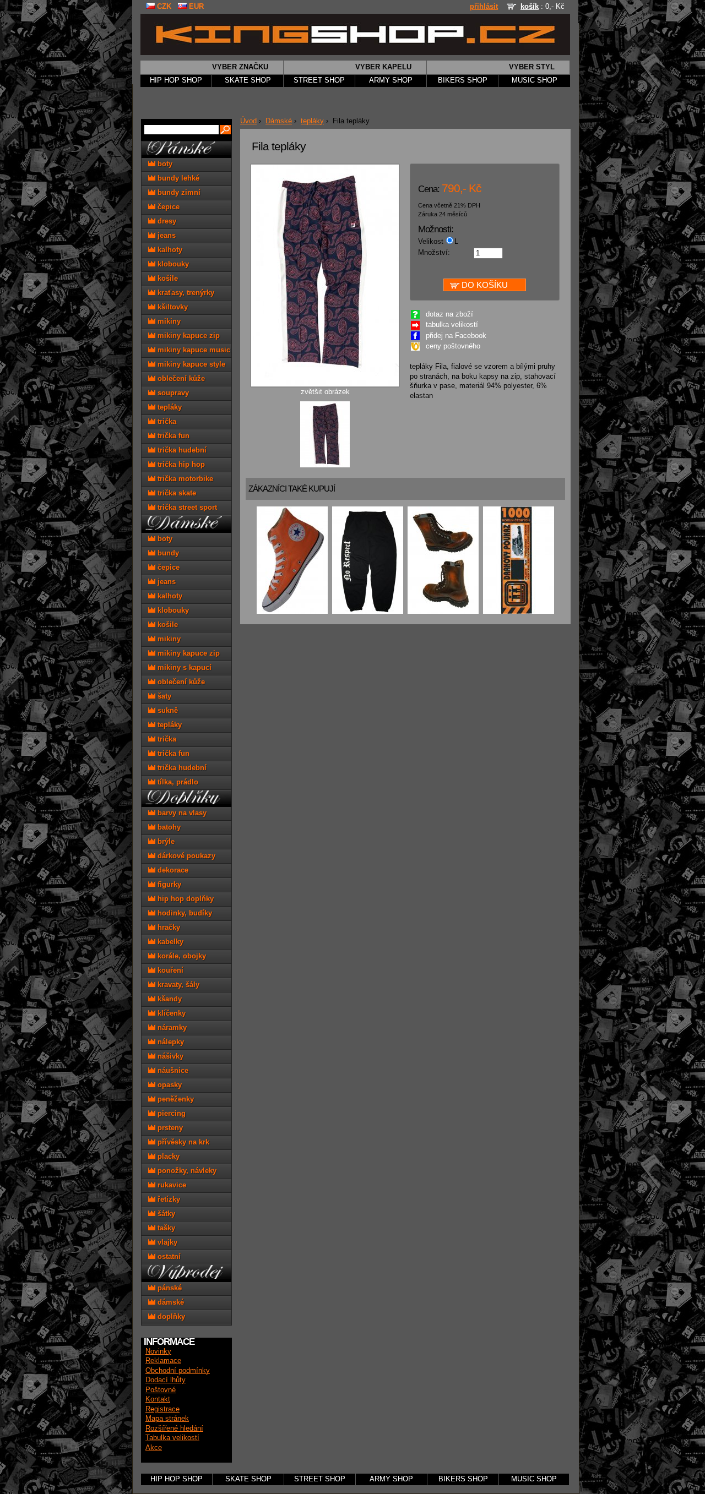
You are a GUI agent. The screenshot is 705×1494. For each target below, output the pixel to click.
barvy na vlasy (181, 813)
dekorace (171, 870)
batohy (168, 827)
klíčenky (170, 1013)
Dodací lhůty (165, 1380)
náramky (171, 1027)
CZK (163, 6)
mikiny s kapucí (183, 667)
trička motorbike (184, 479)
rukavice (170, 1185)
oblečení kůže (180, 378)
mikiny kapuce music (192, 350)
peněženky (174, 1099)
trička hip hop (180, 464)
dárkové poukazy (185, 856)
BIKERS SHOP (462, 80)
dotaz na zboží (449, 314)
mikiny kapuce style (190, 364)
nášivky (169, 1056)
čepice (167, 207)
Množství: (434, 253)
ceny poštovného (453, 346)
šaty (163, 696)
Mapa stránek (167, 1418)
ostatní (168, 1256)
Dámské (278, 121)
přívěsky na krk (182, 1142)
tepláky (312, 121)
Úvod (248, 121)
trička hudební (181, 450)
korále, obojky (180, 956)
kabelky (169, 941)
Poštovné (160, 1390)
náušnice (171, 1070)
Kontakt (157, 1399)
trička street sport (186, 507)
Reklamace (163, 1361)
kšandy (168, 999)
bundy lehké (177, 178)
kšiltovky (171, 307)
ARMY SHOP (391, 80)
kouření (169, 970)
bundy (167, 553)
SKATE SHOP (248, 80)
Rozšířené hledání (174, 1428)
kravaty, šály (177, 984)
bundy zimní (177, 192)
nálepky (169, 1042)
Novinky (158, 1351)
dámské (169, 1302)
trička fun (172, 436)
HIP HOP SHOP (176, 80)
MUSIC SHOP (534, 80)
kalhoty (168, 250)
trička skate (175, 493)
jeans (165, 235)
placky (167, 1156)
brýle (165, 841)
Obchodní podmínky (177, 1371)
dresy (165, 221)
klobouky (172, 264)
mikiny (168, 321)
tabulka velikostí (452, 325)
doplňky (170, 1316)
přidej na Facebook (456, 336)
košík (529, 6)
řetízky (167, 1199)
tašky (165, 1228)
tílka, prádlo (176, 782)
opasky (168, 1085)
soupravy (172, 393)
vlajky (166, 1242)
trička (165, 421)
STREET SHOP (319, 80)
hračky (167, 927)
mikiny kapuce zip (187, 335)
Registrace (162, 1409)
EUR (195, 6)
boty (163, 164)
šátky (165, 1213)
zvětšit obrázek (325, 392)
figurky (168, 884)
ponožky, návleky (185, 1170)
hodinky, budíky (183, 913)
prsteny (169, 1128)
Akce (153, 1448)
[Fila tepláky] (325, 466)
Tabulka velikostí (172, 1438)
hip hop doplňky (184, 899)
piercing (170, 1113)
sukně (166, 710)
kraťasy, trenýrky (184, 292)
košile (166, 278)
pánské (168, 1288)
